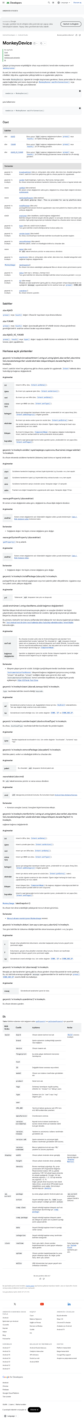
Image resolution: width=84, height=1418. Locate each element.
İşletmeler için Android (10, 1321)
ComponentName (41, 432)
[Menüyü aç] (3, 2)
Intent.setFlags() (24, 442)
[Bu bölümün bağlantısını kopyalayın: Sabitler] (14, 304)
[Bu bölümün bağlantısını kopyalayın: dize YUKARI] (16, 321)
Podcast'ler (6, 1339)
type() (27, 339)
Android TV (61, 1329)
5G (31, 1333)
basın (21, 226)
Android (5, 1318)
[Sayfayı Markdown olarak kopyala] (41, 43)
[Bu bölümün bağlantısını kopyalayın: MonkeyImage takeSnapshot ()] (33, 903)
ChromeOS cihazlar (64, 1322)
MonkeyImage (10, 265)
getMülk (22, 188)
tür (20, 281)
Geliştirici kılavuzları (37, 1351)
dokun (21, 273)
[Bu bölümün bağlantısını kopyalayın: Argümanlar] (15, 377)
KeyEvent (61, 705)
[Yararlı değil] (79, 35)
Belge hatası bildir (63, 1351)
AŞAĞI (13, 137)
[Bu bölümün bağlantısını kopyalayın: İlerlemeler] (14, 526)
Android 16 (6, 1351)
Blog (4, 1335)
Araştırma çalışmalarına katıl (67, 1358)
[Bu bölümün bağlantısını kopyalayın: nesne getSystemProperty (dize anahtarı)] (43, 537)
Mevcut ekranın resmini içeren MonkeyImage (24, 918)
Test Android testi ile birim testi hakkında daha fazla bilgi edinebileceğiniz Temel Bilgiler (40, 623)
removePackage (25, 241)
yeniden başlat (24, 234)
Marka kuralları (21, 1404)
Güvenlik (6, 1325)
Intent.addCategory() (26, 415)
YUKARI (13, 144)
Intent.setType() (43, 404)
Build (70, 1035)
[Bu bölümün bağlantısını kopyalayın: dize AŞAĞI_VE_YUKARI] (26, 335)
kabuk (21, 249)
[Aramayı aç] (49, 2)
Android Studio (10, 11)
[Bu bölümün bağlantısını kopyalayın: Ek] (8, 1017)
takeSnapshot (24, 265)
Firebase (6, 1390)
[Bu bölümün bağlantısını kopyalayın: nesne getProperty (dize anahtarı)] (36, 498)
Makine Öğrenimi (36, 1319)
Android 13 (6, 1362)
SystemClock (71, 1246)
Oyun (32, 1316)
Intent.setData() (38, 385)
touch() (30, 139)
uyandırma (23, 291)
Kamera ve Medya (36, 1326)
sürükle (21, 180)
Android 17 (6, 1348)
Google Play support (64, 1355)
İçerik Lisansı (30, 1286)
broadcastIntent (25, 172)
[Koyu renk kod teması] (80, 91)
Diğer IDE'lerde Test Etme (28, 680)
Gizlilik (32, 1329)
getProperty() (9, 542)
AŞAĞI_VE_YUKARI (17, 152)
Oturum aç (77, 3)
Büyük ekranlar (62, 1316)
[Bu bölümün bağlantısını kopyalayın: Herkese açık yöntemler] (35, 351)
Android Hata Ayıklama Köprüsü (66, 795)
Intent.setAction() (49, 391)
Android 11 (6, 1369)
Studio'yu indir (35, 1358)
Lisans (11, 1404)
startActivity (23, 257)
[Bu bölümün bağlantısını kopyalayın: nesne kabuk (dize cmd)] (26, 777)
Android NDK (34, 1362)
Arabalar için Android (64, 1326)
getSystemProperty (26, 198)
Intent (66, 369)
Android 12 (6, 1365)
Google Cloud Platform (11, 1393)
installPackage (24, 206)
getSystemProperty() (55, 1021)
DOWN (53, 713)
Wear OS (60, 1319)
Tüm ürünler (7, 1397)
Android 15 (6, 1355)
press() (66, 136)
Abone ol (34, 1410)
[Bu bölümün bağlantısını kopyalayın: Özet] (11, 122)
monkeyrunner (9, 68)
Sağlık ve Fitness (35, 1322)
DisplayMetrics (70, 1160)
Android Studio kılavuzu (38, 1348)
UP (58, 713)
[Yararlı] (76, 35)
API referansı (34, 1355)
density (48, 1188)
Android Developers (9, 35)
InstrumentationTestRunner (19, 672)
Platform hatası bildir (64, 1348)
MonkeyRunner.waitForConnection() (54, 82)
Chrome (5, 1386)
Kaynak (5, 1328)
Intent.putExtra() (59, 420)
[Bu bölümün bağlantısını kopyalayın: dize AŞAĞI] (15, 310)
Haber (5, 1332)
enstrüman (23, 216)
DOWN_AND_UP (67, 713)
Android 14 (6, 1358)
